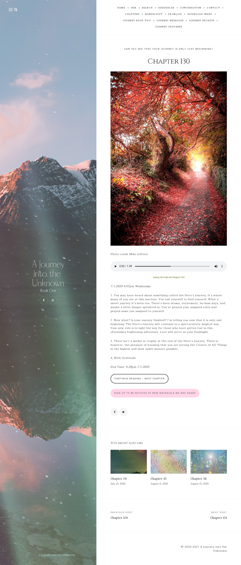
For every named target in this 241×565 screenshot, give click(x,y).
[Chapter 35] (169, 462)
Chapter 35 (158, 478)
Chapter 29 (119, 478)
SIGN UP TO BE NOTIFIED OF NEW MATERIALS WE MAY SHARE (155, 393)
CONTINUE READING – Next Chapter (139, 378)
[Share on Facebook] (115, 412)
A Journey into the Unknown (57, 555)
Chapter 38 (199, 478)
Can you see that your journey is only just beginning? (168, 49)
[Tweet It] (123, 412)
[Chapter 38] (209, 462)
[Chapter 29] (129, 462)
